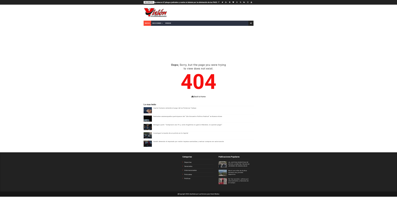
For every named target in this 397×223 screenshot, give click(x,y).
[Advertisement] (199, 47)
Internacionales (190, 170)
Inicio (147, 23)
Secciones (156, 23)
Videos (168, 23)
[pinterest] (229, 2)
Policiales (188, 174)
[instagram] (247, 2)
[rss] (240, 2)
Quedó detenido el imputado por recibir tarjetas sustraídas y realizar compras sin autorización (188, 141)
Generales (188, 166)
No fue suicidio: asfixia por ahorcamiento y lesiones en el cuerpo (238, 180)
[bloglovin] (233, 2)
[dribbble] (237, 2)
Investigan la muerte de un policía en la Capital (170, 133)
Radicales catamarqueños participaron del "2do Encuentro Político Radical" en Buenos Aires (187, 116)
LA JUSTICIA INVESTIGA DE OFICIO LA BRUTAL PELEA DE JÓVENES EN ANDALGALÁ (239, 164)
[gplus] (226, 2)
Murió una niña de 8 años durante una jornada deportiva (237, 172)
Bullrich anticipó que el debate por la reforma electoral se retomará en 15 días (184, 2)
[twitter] (222, 2)
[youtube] (251, 2)
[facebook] (218, 2)
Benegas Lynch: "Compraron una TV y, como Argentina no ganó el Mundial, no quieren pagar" (187, 125)
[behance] (244, 2)
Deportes (188, 162)
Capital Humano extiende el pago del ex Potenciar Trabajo (174, 108)
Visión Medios (214, 194)
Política (187, 178)
